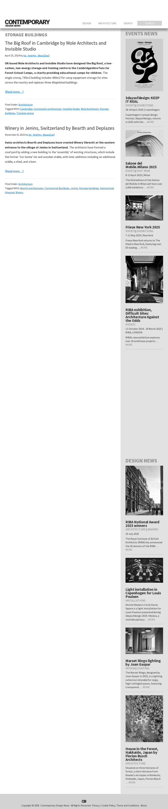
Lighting (143, 668)
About (144, 805)
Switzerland (107, 188)
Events (130, 105)
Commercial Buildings (57, 188)
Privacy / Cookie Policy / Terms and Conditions (116, 805)
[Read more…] (14, 92)
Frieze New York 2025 (143, 227)
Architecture (26, 104)
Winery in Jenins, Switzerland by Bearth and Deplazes (59, 128)
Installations (136, 600)
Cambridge (26, 108)
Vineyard (9, 192)
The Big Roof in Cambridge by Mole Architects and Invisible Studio (55, 46)
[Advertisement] (103, 9)
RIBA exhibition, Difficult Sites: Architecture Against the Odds (142, 315)
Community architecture (47, 108)
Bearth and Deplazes (31, 188)
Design (130, 668)
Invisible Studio (71, 108)
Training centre (25, 113)
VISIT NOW (143, 171)
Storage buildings (89, 188)
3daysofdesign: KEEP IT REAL (142, 99)
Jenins (74, 188)
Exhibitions (145, 105)
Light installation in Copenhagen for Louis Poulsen (143, 593)
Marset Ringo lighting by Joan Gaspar (143, 662)
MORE (150, 122)
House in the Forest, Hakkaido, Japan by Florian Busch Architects (142, 754)
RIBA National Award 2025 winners (142, 524)
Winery (19, 192)
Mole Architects (90, 108)
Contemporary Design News (55, 805)
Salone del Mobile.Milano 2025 (141, 165)
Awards (152, 529)
